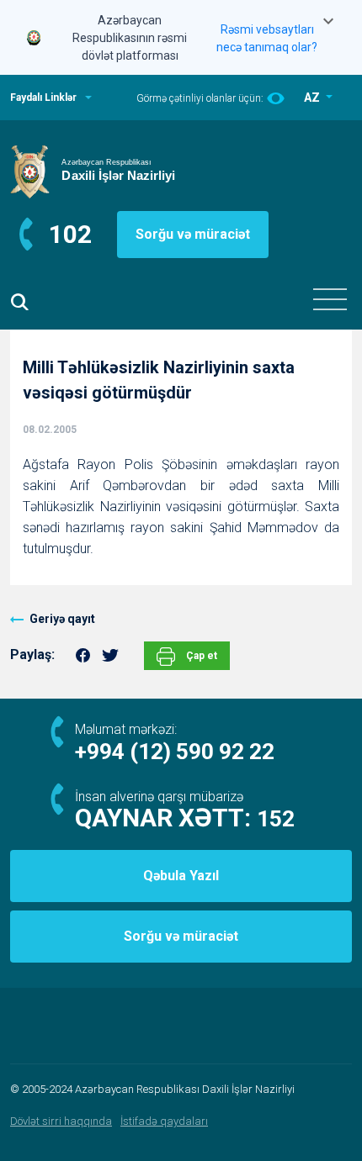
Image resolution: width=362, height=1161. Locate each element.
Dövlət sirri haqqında (61, 1121)
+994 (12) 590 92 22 (174, 751)
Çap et (200, 656)
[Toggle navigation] (330, 299)
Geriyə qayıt (62, 618)
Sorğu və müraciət (193, 234)
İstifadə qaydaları (164, 1121)
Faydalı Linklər (43, 97)
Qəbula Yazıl (181, 876)
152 (276, 818)
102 (70, 234)
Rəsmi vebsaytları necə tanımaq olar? (266, 38)
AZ (313, 97)
